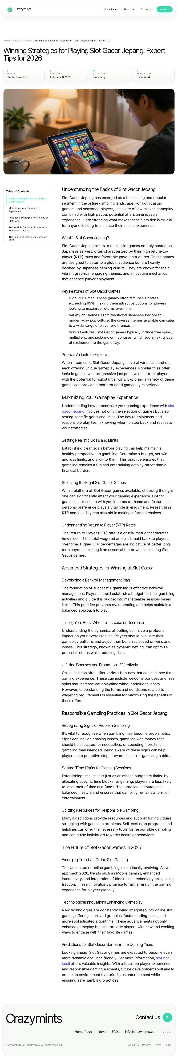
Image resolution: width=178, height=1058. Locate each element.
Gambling (27, 40)
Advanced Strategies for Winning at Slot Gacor (28, 219)
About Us (133, 1044)
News (16, 40)
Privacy (146, 1044)
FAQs (116, 1031)
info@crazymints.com (141, 1031)
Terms (157, 1044)
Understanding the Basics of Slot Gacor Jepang (27, 200)
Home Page (83, 1031)
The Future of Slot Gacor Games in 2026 (28, 239)
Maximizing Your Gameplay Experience (24, 210)
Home (6, 40)
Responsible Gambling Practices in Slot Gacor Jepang (28, 229)
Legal (168, 1044)
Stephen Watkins (17, 77)
